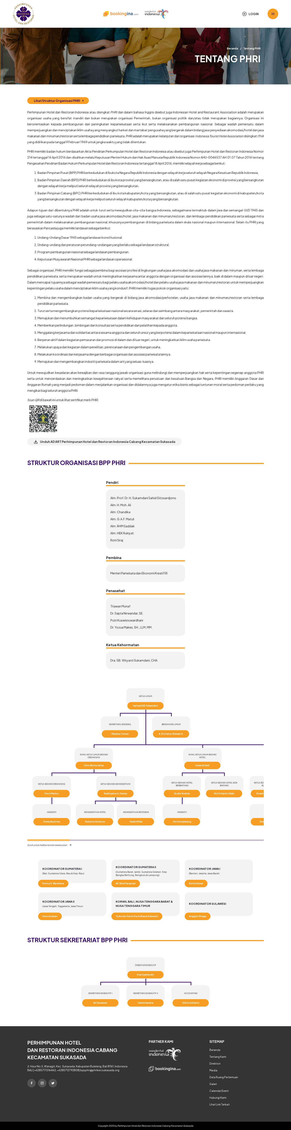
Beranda (232, 48)
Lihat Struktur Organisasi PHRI (57, 101)
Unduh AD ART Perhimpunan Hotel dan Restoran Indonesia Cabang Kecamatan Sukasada (107, 442)
